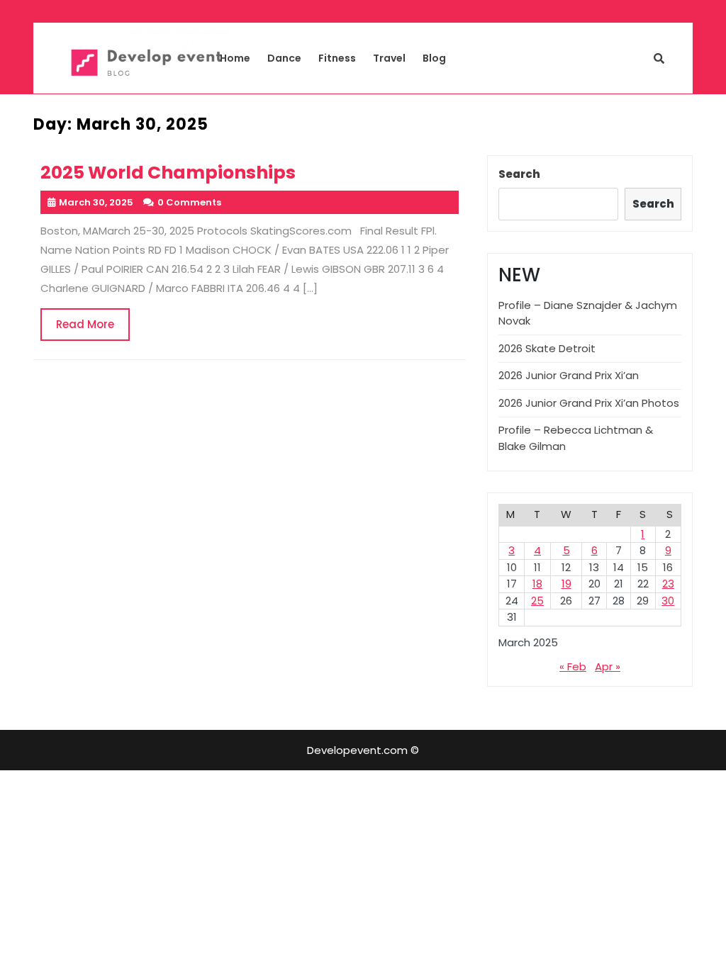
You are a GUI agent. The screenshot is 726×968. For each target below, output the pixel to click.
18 (537, 583)
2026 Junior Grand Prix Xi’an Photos (588, 402)
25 (537, 600)
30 (667, 600)
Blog (434, 58)
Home (235, 58)
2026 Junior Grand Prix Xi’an (568, 375)
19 (566, 583)
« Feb (572, 666)
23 (668, 583)
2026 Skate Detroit (547, 348)
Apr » (607, 666)
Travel (389, 58)
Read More (93, 329)
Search (519, 174)
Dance (284, 58)
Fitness (337, 58)
